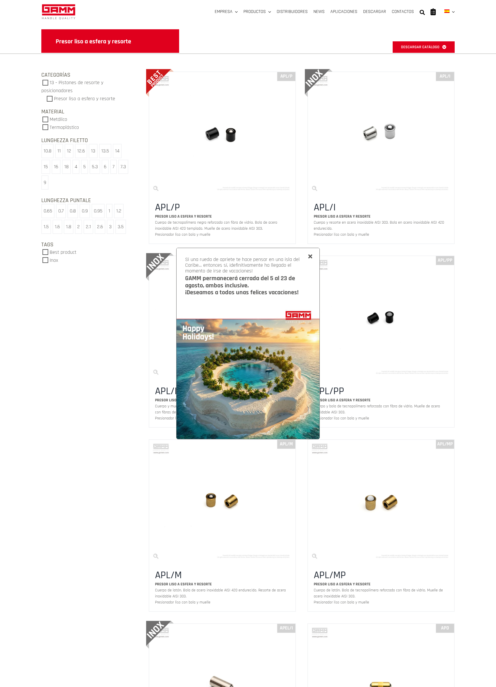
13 (93, 151)
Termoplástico (64, 127)
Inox (54, 260)
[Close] (310, 256)
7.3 (123, 166)
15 (46, 166)
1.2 (118, 211)
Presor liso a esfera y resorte (84, 98)
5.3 (95, 166)
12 (69, 151)
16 (56, 166)
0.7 (61, 211)
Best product (63, 252)
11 (59, 151)
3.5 (121, 226)
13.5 (105, 151)
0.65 (48, 211)
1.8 (68, 226)
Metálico (58, 119)
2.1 (88, 226)
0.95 (98, 211)
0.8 (73, 211)
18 (66, 166)
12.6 (81, 151)
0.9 (85, 211)
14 (117, 151)
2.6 (100, 226)
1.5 (46, 226)
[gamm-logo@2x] (58, 6)
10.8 (47, 151)
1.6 (57, 226)
